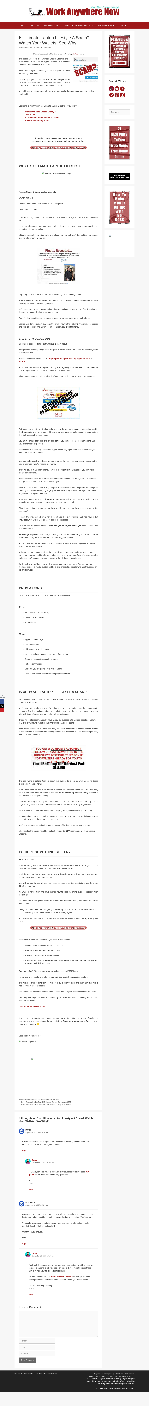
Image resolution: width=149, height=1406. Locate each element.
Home (23, 25)
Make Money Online (51, 25)
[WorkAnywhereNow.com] (74, 11)
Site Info (123, 25)
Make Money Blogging (106, 25)
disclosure (75, 54)
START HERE (34, 25)
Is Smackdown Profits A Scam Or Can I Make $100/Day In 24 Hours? (46, 1104)
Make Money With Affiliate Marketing (78, 25)
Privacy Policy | (98, 1388)
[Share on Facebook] (2, 701)
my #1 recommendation (62, 1277)
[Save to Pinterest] (2, 710)
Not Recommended (45, 1099)
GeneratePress (51, 1374)
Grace (34, 1160)
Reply (24, 1150)
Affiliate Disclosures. (127, 1388)
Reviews (56, 1099)
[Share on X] (2, 706)
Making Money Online (29, 1099)
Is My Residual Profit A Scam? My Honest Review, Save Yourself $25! (46, 1102)
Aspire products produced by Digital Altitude (69, 359)
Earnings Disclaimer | (112, 1388)
